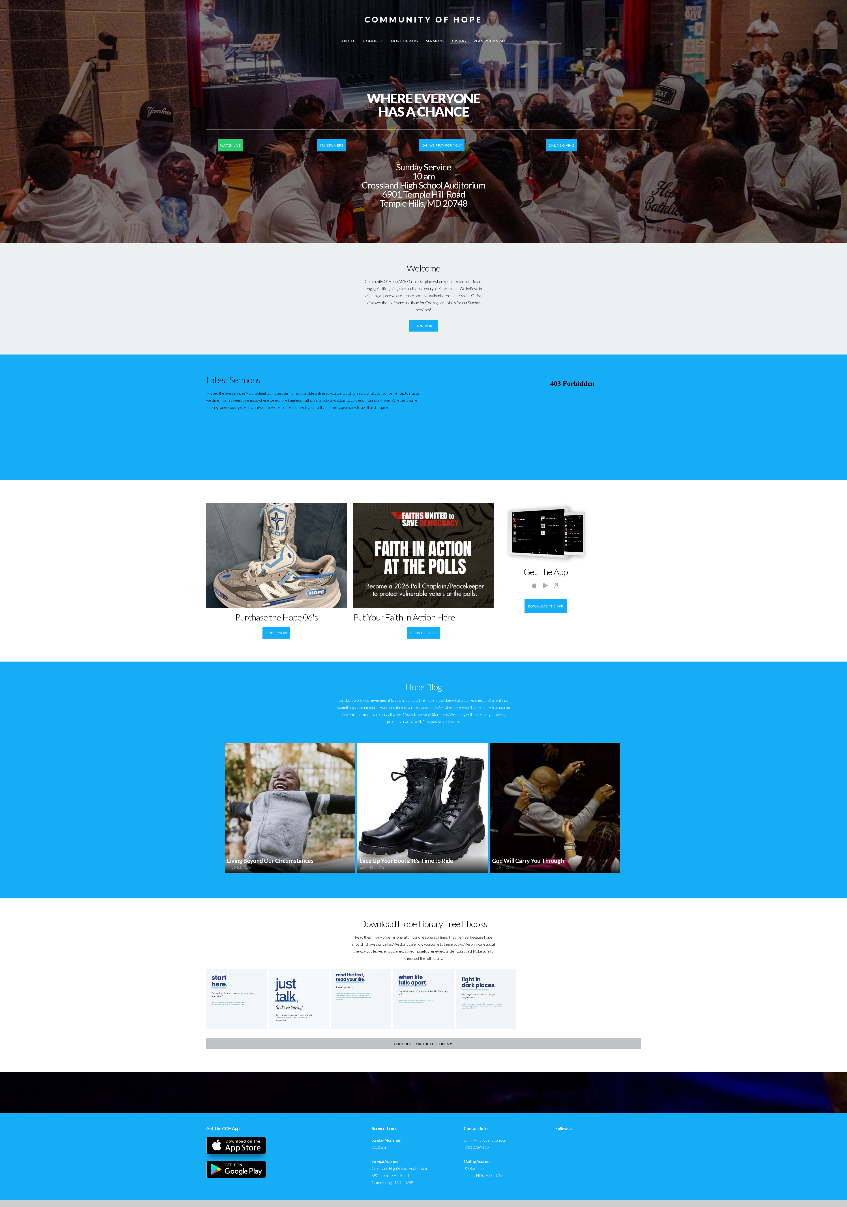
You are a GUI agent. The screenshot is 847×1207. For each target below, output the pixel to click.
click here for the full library (423, 1043)
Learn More (423, 326)
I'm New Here (331, 145)
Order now (276, 633)
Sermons (435, 41)
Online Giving (561, 145)
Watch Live (230, 145)
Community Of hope (424, 19)
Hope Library (405, 41)
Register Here (423, 633)
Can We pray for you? (442, 145)
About (348, 41)
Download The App (545, 606)
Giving (459, 41)
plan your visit (490, 41)
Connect (373, 41)
